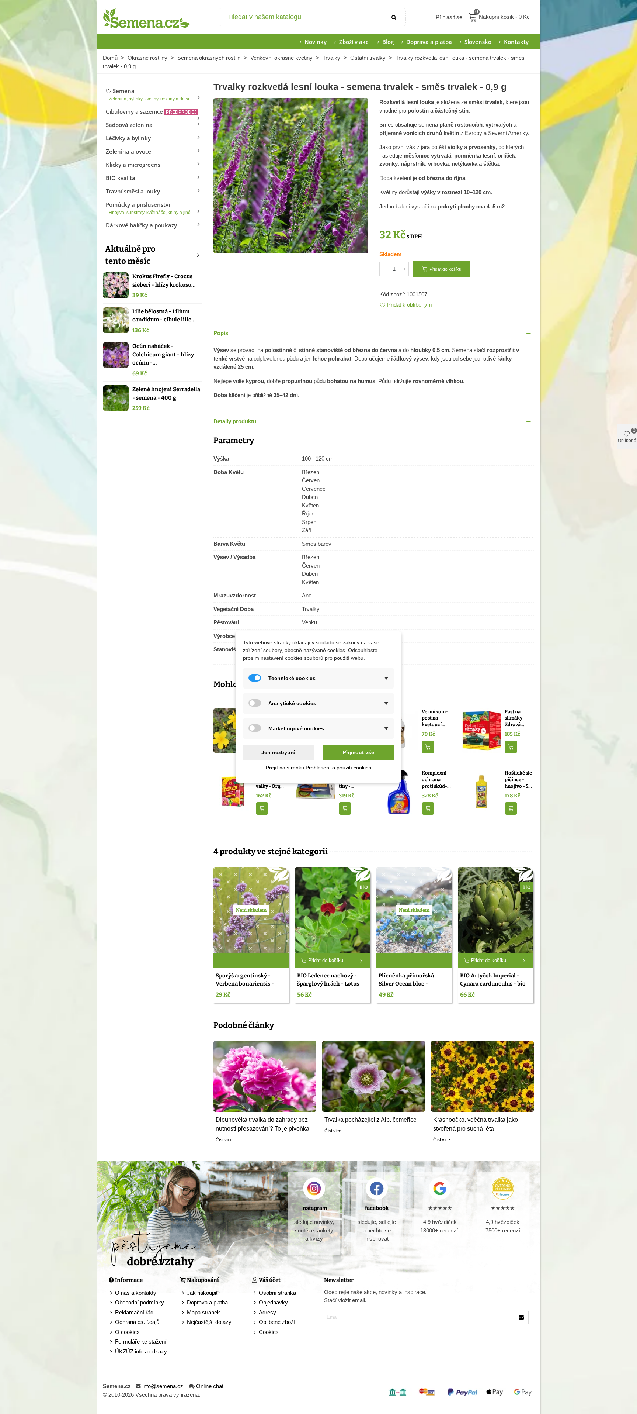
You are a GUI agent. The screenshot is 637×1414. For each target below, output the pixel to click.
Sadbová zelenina (129, 124)
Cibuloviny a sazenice (151, 111)
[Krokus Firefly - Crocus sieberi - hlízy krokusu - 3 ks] (116, 285)
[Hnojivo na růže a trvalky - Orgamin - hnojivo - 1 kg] (232, 791)
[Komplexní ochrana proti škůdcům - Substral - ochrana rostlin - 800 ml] (398, 791)
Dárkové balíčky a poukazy (141, 225)
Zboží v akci (354, 41)
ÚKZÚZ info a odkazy (141, 1351)
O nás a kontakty (135, 1293)
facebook (377, 1208)
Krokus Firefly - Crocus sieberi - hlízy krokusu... (164, 280)
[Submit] (394, 17)
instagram (314, 1208)
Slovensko (477, 41)
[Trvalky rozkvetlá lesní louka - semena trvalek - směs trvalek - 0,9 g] (290, 175)
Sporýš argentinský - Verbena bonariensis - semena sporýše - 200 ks (247, 984)
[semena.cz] (147, 17)
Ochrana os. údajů (137, 1322)
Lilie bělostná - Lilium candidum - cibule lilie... (164, 315)
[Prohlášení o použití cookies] (255, 1332)
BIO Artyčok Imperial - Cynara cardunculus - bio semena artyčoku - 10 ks (493, 984)
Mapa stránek (203, 1312)
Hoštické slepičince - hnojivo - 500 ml (519, 779)
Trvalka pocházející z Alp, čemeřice (370, 1120)
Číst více (224, 1139)
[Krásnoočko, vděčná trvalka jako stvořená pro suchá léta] (482, 1076)
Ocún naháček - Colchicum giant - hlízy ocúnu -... (163, 354)
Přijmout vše (358, 752)
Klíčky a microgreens (133, 164)
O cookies (127, 1332)
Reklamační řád (134, 1312)
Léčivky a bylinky (128, 138)
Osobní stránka (277, 1293)
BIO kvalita (120, 178)
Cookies (269, 1332)
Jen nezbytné (278, 752)
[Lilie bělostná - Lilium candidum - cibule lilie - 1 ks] (116, 320)
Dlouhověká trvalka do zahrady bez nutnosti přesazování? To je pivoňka (262, 1124)
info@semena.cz (163, 1386)
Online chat (209, 1386)
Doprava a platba (429, 41)
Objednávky (273, 1302)
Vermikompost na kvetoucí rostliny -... (435, 718)
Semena (149, 94)
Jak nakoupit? (203, 1293)
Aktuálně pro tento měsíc (130, 255)
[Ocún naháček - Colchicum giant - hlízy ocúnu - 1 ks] (116, 355)
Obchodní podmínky (139, 1302)
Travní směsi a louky (133, 191)
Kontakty (516, 41)
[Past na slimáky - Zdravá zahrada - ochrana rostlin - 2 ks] (481, 730)
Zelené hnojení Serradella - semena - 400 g (166, 393)
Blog (388, 41)
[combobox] (301, 17)
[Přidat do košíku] (428, 747)
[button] (184, 255)
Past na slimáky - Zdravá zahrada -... (517, 718)
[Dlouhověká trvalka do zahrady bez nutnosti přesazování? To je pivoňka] (264, 1076)
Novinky (315, 41)
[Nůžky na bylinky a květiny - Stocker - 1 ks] (315, 791)
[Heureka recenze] (502, 1188)
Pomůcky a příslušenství (148, 208)
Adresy (267, 1312)
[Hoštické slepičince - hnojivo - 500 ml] (481, 791)
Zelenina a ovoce (128, 151)
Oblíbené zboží (277, 1322)
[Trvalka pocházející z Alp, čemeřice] (373, 1076)
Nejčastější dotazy (209, 1322)
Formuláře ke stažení (140, 1341)
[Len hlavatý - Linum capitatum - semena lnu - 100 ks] (232, 730)
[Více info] (359, 960)
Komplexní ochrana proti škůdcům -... (434, 779)
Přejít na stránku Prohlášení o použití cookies (318, 767)
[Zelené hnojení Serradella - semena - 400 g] (116, 398)
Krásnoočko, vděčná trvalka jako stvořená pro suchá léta (475, 1124)
